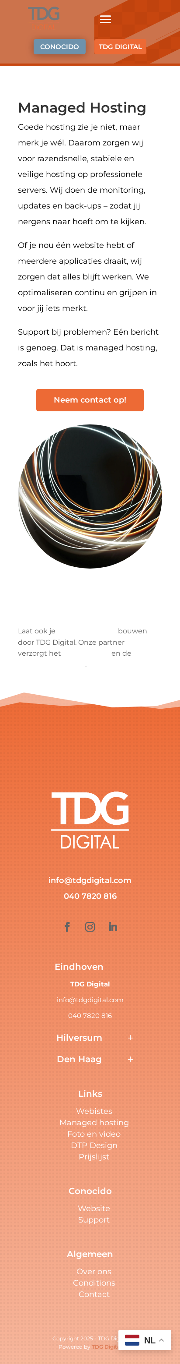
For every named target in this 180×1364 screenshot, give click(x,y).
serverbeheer (86, 653)
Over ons (93, 1271)
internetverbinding (51, 665)
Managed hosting (94, 1122)
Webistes (94, 1111)
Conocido (142, 642)
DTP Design (94, 1145)
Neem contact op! (90, 400)
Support (94, 1220)
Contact (94, 1294)
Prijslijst (94, 1157)
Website (94, 1208)
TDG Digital (106, 1346)
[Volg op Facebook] (67, 926)
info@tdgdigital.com (90, 880)
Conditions (94, 1283)
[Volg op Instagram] (90, 926)
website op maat (86, 631)
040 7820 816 (90, 896)
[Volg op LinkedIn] (112, 926)
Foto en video (94, 1134)
